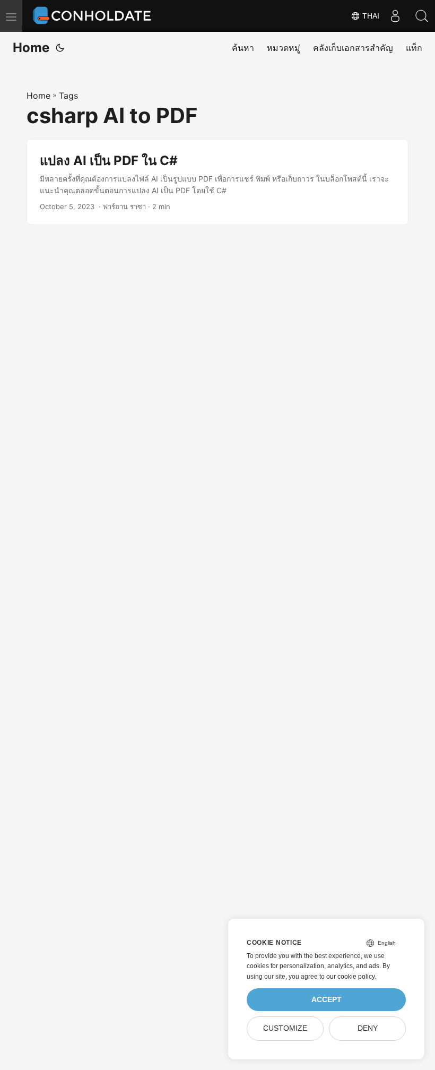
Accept (326, 1000)
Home (31, 47)
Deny (368, 1028)
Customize (285, 1028)
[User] (395, 16)
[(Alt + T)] (60, 48)
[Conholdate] (94, 16)
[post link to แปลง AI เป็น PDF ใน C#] (217, 182)
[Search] (421, 16)
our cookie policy (350, 976)
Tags (68, 95)
